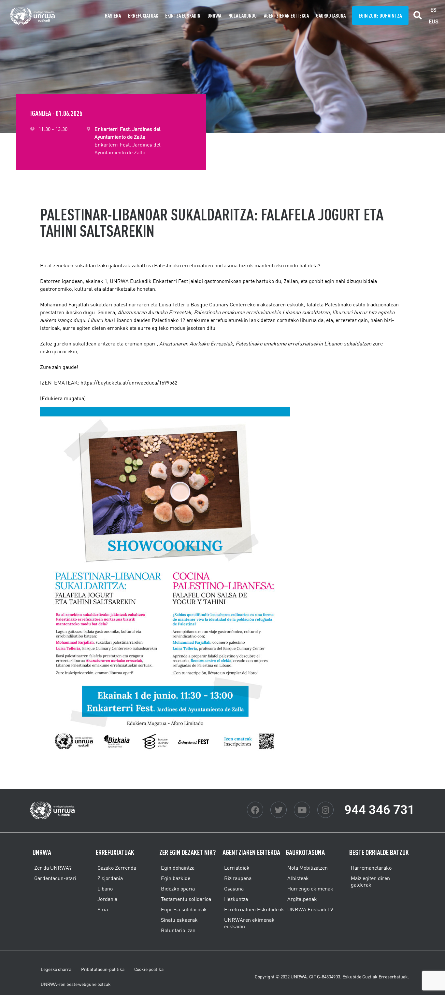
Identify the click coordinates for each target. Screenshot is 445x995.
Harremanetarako (371, 867)
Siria (102, 909)
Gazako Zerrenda (116, 867)
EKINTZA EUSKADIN (182, 16)
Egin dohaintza (177, 867)
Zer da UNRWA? (53, 867)
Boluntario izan (178, 930)
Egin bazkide (175, 878)
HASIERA (113, 16)
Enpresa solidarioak (184, 909)
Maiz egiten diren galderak (370, 881)
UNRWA (214, 16)
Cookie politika (149, 969)
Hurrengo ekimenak (310, 888)
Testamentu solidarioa (186, 899)
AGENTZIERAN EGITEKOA (286, 16)
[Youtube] (302, 810)
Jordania (107, 899)
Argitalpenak (302, 899)
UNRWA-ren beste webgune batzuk (76, 984)
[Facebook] (255, 810)
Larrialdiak (237, 867)
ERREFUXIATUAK (143, 16)
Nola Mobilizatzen (307, 867)
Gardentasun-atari (55, 878)
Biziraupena (237, 878)
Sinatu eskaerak (179, 920)
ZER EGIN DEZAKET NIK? (187, 852)
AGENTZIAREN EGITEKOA (251, 852)
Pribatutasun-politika (102, 969)
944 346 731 (379, 810)
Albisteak (298, 878)
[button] (417, 15)
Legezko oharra (56, 969)
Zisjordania (110, 878)
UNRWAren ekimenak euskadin (249, 923)
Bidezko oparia (178, 888)
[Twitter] (278, 810)
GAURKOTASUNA (331, 16)
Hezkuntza (236, 899)
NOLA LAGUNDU (242, 16)
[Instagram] (325, 810)
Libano (105, 888)
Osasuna (234, 888)
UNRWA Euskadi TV (310, 909)
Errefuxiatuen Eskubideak (254, 909)
